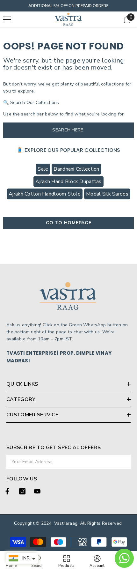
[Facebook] (7, 491)
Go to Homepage (68, 223)
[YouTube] (37, 491)
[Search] (124, 130)
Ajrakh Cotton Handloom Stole (45, 193)
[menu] (7, 19)
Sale (43, 169)
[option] (68, 5)
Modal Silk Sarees (107, 193)
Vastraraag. (67, 523)
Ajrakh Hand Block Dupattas (68, 181)
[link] (97, 561)
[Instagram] (22, 491)
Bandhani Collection (76, 169)
